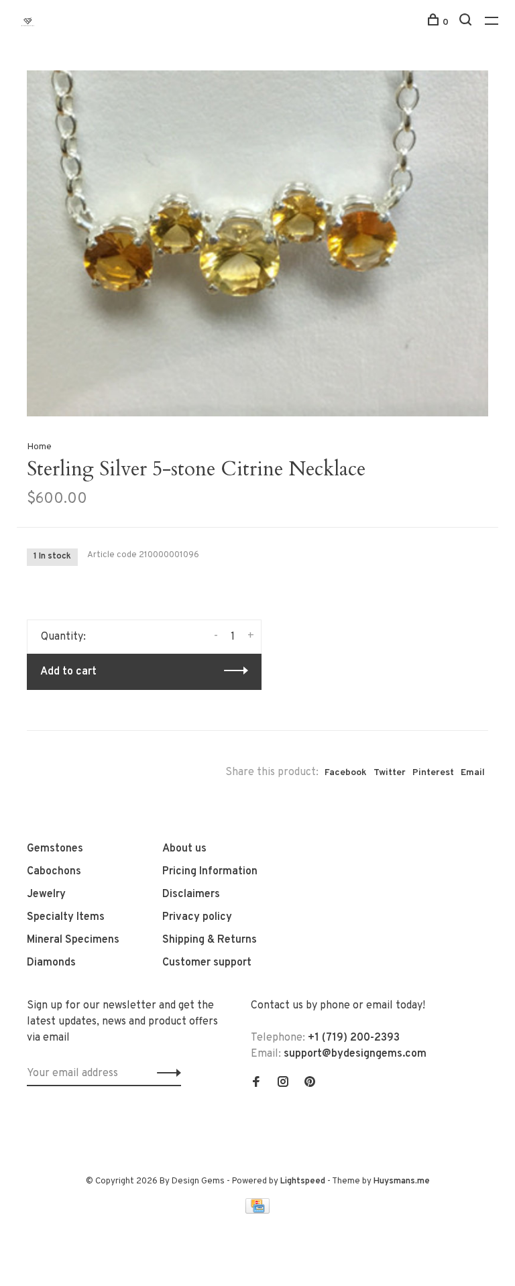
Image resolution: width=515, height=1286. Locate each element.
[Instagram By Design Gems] (283, 1083)
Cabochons (54, 871)
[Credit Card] (257, 1211)
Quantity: (63, 637)
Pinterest (433, 772)
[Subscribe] (165, 1073)
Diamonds (51, 963)
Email (473, 772)
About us (184, 849)
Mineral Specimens (73, 940)
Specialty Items (66, 917)
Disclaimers (191, 894)
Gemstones (55, 849)
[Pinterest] (309, 1083)
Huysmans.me (402, 1181)
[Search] (467, 22)
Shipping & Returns (209, 940)
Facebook (346, 772)
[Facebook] (256, 1083)
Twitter (390, 772)
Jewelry (46, 894)
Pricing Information (210, 871)
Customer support (206, 963)
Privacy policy (197, 917)
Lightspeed (302, 1181)
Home (39, 447)
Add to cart (68, 672)
